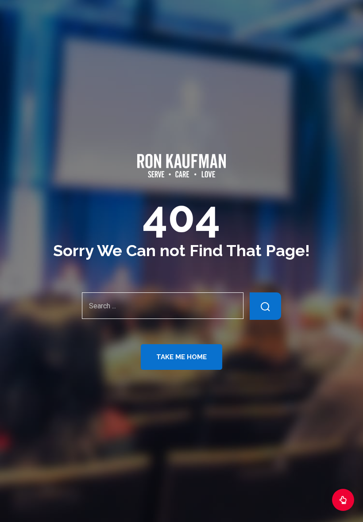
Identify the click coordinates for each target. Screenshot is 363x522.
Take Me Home (181, 357)
